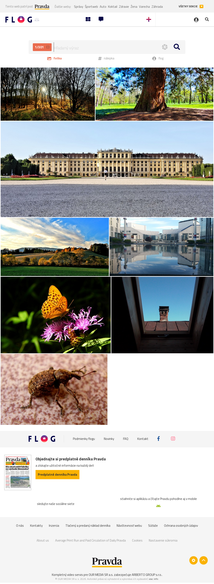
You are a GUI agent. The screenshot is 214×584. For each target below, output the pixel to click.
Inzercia (54, 525)
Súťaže (153, 525)
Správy (78, 6)
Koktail (112, 6)
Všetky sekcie (188, 6)
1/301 (40, 47)
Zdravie (124, 6)
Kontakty (36, 525)
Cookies (137, 540)
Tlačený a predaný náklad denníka (87, 525)
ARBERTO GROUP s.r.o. (147, 574)
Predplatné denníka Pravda (57, 474)
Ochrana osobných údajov (181, 525)
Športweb (91, 6)
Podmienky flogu (84, 438)
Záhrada (157, 6)
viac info (153, 579)
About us (43, 540)
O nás (20, 525)
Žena (134, 6)
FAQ (125, 438)
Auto (103, 6)
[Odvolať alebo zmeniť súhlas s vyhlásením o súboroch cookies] (193, 560)
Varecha (144, 6)
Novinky (109, 438)
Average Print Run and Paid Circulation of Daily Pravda (90, 540)
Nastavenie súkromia (163, 540)
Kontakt (142, 438)
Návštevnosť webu (129, 525)
